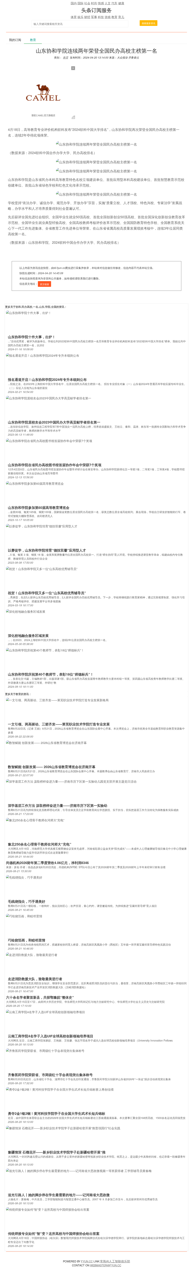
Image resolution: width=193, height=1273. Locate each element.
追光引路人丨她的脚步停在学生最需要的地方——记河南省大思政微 (59, 1194)
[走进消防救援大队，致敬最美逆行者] (31, 954)
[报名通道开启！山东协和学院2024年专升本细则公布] (42, 355)
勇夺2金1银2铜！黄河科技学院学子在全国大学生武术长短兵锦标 (56, 1113)
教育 (114, 17)
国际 (80, 3)
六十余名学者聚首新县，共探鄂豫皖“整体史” (40, 997)
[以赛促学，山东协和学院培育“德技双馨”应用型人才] (41, 526)
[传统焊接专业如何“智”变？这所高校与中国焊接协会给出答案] (47, 1209)
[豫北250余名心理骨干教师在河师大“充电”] (35, 820)
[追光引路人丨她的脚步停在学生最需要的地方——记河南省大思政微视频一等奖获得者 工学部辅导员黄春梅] (79, 1170)
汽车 (114, 3)
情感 (101, 3)
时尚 (94, 3)
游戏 (108, 17)
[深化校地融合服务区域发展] (25, 611)
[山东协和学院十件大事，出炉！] (28, 312)
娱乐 (80, 17)
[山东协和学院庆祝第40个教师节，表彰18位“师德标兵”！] (45, 650)
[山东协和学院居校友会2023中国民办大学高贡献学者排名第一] (48, 398)
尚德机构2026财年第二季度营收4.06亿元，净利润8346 (47, 862)
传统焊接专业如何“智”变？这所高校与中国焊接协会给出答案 (54, 1233)
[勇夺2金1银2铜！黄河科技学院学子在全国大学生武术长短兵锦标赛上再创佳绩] (60, 1089)
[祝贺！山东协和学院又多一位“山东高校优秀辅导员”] (41, 568)
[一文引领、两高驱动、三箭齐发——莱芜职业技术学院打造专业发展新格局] (57, 699)
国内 (74, 3)
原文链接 (44, 284)
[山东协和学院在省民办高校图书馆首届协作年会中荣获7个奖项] (49, 440)
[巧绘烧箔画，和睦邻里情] (24, 915)
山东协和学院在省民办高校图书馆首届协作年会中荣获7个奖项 (54, 464)
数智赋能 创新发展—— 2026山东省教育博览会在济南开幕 (51, 766)
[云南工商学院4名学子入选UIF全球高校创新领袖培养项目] (45, 1011)
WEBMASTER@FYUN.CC (105, 1265)
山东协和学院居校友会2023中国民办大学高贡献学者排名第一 (54, 422)
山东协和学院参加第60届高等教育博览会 (38, 507)
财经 (87, 17)
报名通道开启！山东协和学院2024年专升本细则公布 (47, 379)
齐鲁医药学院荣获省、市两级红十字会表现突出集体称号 (50, 1074)
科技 (101, 17)
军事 (94, 17)
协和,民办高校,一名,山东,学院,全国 (36, 307)
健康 (121, 3)
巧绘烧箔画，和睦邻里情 (26, 940)
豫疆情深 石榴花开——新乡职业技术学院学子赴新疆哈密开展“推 (57, 1152)
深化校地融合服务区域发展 (28, 635)
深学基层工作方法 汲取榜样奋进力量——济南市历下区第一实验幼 (57, 805)
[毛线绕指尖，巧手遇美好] (24, 877)
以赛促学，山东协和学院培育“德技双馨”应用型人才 (47, 550)
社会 (87, 3)
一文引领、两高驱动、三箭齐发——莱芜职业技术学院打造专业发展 (59, 724)
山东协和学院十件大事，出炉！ (31, 336)
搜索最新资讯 (148, 23)
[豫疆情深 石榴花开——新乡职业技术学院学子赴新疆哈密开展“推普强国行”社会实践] (63, 1128)
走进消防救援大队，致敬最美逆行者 (35, 978)
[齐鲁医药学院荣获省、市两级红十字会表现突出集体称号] (45, 1050)
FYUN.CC (87, 1261)
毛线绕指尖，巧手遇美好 (26, 901)
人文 (108, 3)
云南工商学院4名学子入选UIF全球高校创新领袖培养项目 (50, 1036)
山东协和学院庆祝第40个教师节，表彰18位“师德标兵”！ (50, 674)
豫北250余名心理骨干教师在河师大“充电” (39, 844)
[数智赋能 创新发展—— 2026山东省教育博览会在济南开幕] (46, 742)
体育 (74, 17)
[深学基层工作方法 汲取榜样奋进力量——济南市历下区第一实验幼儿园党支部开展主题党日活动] (71, 781)
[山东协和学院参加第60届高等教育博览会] (35, 483)
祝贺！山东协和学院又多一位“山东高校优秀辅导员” (47, 592)
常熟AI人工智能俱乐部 (115, 1261)
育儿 (121, 17)
